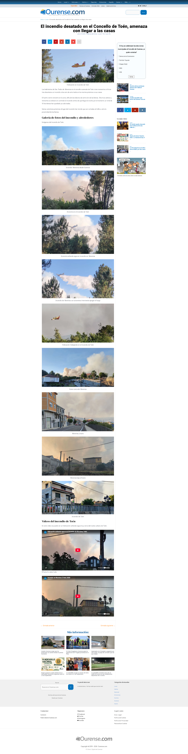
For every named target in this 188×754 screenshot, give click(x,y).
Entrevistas (117, 695)
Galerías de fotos (111, 6)
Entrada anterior (47, 625)
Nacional (116, 692)
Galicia (116, 689)
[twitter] (140, 5)
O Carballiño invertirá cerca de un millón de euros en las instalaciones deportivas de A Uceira (101, 674)
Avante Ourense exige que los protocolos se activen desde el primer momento (52, 653)
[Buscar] (70, 687)
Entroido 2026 (95, 6)
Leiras (103, 6)
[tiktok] (146, 5)
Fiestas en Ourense (84, 6)
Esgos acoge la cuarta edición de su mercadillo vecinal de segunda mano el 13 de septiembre (52, 674)
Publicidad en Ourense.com (49, 718)
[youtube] (144, 5)
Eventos (116, 698)
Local (99, 34)
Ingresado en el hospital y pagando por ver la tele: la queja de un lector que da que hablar (102, 653)
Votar (131, 77)
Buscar (143, 12)
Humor (116, 704)
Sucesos (116, 701)
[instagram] (142, 5)
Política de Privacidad (121, 721)
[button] (68, 2)
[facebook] (139, 5)
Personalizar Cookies (120, 723)
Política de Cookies (120, 718)
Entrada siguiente (108, 625)
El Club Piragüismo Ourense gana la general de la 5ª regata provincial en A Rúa (77, 653)
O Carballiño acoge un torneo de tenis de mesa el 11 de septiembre (77, 673)
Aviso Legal (117, 715)
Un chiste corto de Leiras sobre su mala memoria (130, 175)
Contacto (43, 715)
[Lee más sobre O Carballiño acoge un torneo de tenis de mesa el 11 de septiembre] (78, 664)
